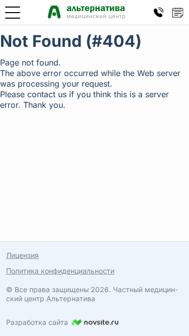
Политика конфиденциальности (60, 270)
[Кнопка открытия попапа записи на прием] (178, 13)
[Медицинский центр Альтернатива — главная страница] (86, 12)
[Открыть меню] (12, 13)
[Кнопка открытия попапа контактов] (159, 13)
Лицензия (22, 255)
